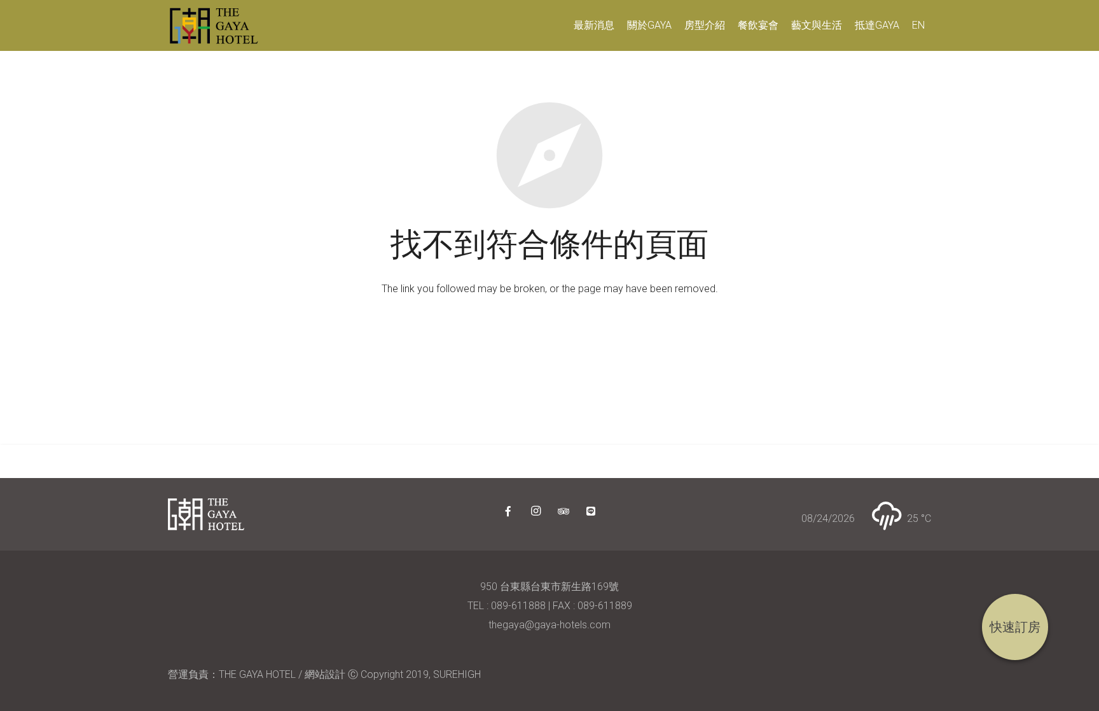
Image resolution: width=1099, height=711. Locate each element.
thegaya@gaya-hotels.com (549, 625)
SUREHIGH (457, 674)
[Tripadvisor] (563, 511)
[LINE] (591, 511)
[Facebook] (508, 511)
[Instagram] (535, 511)
